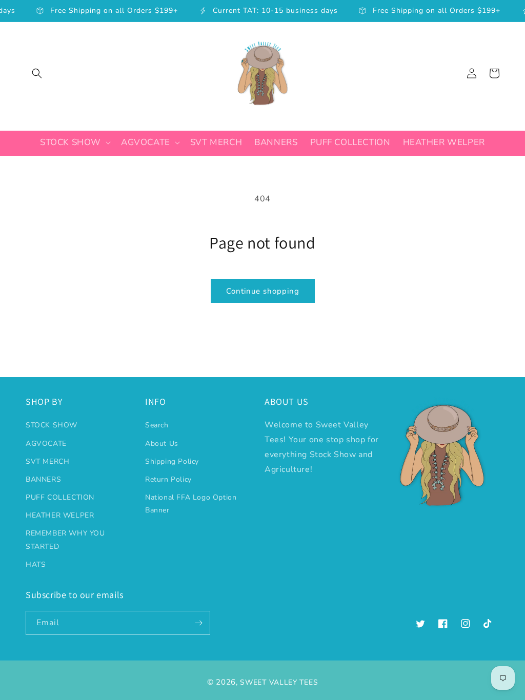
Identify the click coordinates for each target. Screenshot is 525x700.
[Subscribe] (198, 623)
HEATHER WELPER (60, 515)
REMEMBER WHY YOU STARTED (65, 539)
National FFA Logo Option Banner (190, 503)
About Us (161, 443)
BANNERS (43, 479)
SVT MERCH (47, 461)
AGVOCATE (46, 443)
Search (157, 425)
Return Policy (168, 479)
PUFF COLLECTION (60, 497)
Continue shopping (262, 291)
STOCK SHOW (51, 425)
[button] (37, 73)
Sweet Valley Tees (279, 682)
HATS (36, 564)
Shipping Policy (172, 461)
